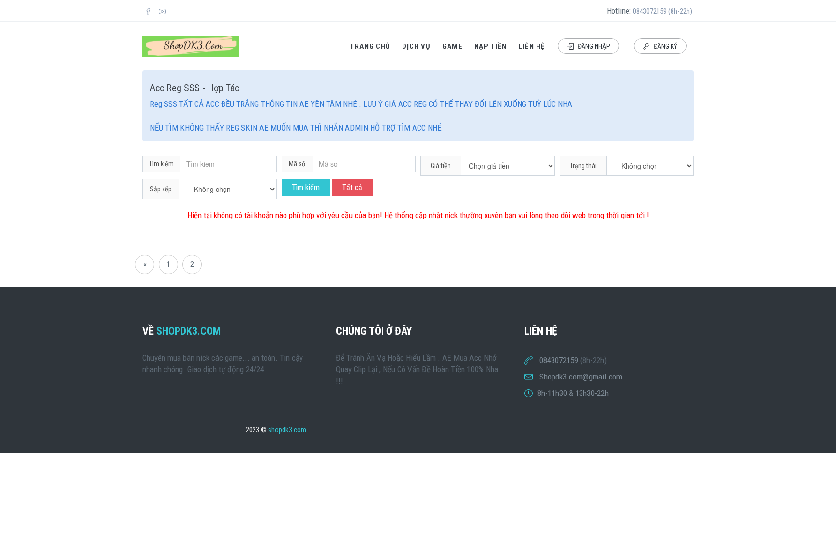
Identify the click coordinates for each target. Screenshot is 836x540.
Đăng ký (664, 46)
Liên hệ (531, 46)
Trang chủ (370, 46)
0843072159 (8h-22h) (662, 11)
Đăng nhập (593, 46)
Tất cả (352, 187)
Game (452, 46)
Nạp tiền (490, 46)
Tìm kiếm (306, 187)
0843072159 (558, 360)
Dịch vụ (416, 46)
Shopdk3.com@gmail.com (580, 376)
